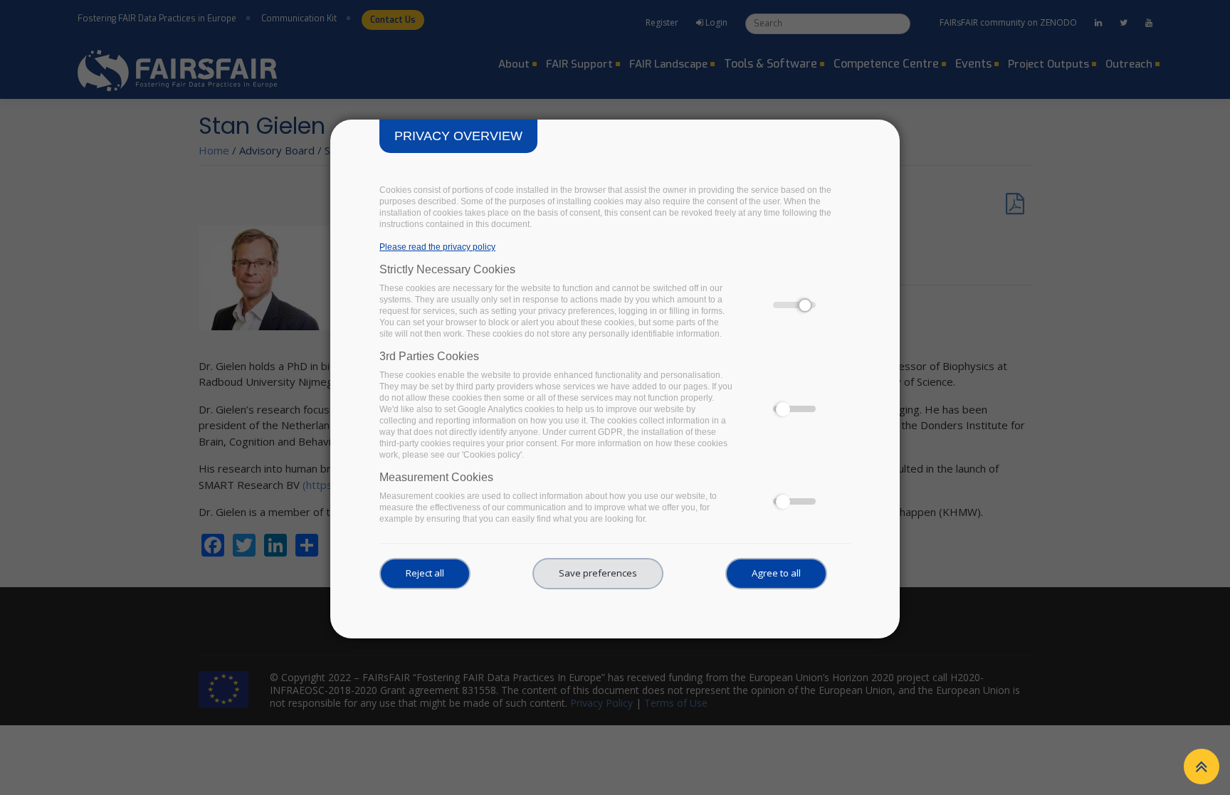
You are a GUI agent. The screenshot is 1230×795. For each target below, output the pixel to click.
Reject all (425, 573)
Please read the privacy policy (437, 247)
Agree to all (776, 573)
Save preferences (598, 573)
